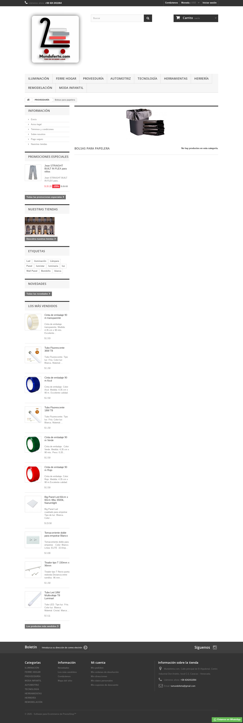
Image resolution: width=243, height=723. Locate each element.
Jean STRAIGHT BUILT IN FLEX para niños (55, 168)
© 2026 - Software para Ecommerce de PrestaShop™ (50, 714)
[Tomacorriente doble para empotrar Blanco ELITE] (33, 540)
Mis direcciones (99, 676)
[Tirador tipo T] (33, 569)
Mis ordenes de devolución (105, 672)
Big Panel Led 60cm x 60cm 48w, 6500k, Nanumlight (56, 500)
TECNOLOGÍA (147, 78)
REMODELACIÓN (40, 88)
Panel (29, 266)
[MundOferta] (55, 39)
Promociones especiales (48, 157)
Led (28, 261)
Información (39, 111)
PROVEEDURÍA (93, 78)
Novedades (37, 284)
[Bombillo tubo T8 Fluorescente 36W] (33, 355)
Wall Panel (31, 271)
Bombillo (46, 271)
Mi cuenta (98, 662)
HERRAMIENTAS (175, 78)
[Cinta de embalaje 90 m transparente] (33, 322)
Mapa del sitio (65, 680)
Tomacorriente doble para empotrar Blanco (56, 534)
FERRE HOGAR (66, 78)
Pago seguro (36, 139)
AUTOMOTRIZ (120, 78)
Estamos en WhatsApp (229, 719)
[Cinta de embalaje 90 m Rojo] (33, 474)
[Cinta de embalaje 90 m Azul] (33, 385)
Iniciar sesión (210, 2)
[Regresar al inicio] (28, 100)
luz (63, 266)
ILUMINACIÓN (38, 78)
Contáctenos (171, 2)
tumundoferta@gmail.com (183, 686)
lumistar (40, 266)
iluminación (40, 261)
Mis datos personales (102, 680)
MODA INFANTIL (71, 88)
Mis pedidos (97, 668)
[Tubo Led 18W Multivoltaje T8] (33, 599)
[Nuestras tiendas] (47, 226)
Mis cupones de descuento (104, 685)
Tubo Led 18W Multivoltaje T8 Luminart (52, 595)
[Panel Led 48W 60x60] (33, 504)
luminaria (53, 266)
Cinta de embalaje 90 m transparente (55, 316)
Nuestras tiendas (38, 144)
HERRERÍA (201, 78)
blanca (57, 271)
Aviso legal (35, 124)
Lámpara (54, 261)
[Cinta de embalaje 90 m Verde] (33, 444)
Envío (33, 119)
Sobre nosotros (37, 134)
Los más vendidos (42, 306)
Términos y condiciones (42, 129)
